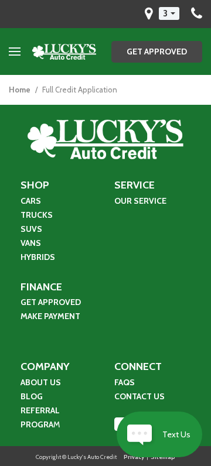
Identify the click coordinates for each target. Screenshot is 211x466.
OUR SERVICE (140, 201)
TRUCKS (37, 215)
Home (20, 89)
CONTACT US (139, 396)
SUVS (31, 229)
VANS (31, 243)
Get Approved (157, 51)
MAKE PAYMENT (51, 316)
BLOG (32, 396)
